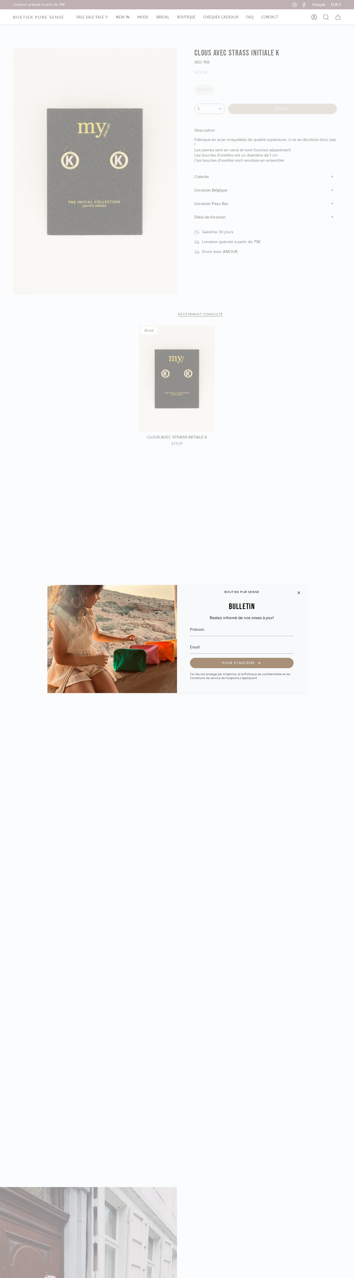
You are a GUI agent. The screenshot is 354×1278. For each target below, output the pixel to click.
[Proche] (298, 592)
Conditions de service (205, 678)
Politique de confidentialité (263, 674)
